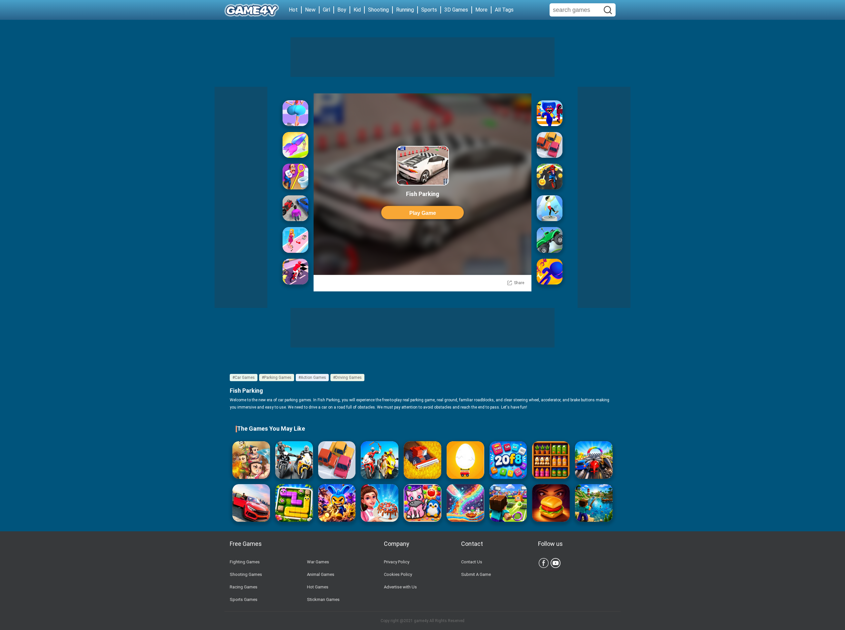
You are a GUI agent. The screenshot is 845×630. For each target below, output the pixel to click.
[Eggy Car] (465, 460)
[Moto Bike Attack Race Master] (294, 460)
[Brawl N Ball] (337, 503)
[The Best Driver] (295, 208)
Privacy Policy (396, 561)
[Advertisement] (422, 57)
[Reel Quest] (594, 503)
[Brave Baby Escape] (251, 460)
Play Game (422, 213)
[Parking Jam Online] (549, 145)
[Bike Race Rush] (549, 176)
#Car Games (243, 377)
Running (405, 10)
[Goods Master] (551, 460)
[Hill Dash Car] (549, 240)
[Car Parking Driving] (251, 503)
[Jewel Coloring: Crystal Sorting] (422, 503)
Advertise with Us (400, 586)
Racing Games (243, 586)
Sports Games (243, 599)
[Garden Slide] (294, 503)
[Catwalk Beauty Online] (295, 240)
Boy (341, 10)
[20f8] (508, 460)
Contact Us (471, 561)
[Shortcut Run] (549, 113)
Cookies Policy (398, 574)
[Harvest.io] (422, 460)
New (310, 10)
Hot (293, 10)
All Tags (504, 10)
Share (519, 283)
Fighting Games (245, 561)
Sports (429, 10)
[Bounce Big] (295, 113)
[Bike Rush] (295, 271)
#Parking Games (276, 377)
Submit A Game (476, 574)
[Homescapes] (295, 176)
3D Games (456, 10)
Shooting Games (246, 574)
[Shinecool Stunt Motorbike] (379, 460)
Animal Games (320, 574)
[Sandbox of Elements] (465, 503)
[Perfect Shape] (594, 460)
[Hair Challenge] (295, 145)
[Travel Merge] (551, 503)
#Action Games (312, 377)
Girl (326, 10)
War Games (318, 561)
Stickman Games (323, 599)
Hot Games (317, 586)
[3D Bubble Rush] (549, 271)
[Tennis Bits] (508, 503)
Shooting (378, 10)
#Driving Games (347, 377)
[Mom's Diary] (379, 503)
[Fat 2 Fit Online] (549, 208)
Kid (357, 10)
